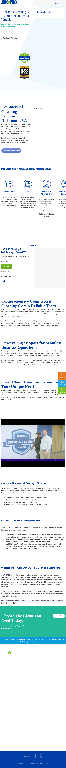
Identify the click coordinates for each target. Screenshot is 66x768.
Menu (57, 3)
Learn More (9, 214)
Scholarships (31, 723)
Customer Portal (32, 741)
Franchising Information (10, 38)
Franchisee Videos (32, 717)
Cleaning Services (8, 32)
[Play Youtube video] (33, 443)
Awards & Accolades (33, 711)
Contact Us (30, 731)
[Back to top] (61, 763)
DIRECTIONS (6, 266)
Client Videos (31, 714)
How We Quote (31, 696)
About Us (30, 708)
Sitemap (20, 763)
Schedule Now (59, 616)
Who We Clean (31, 693)
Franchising (30, 735)
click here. (49, 642)
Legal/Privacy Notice (33, 738)
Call (46, 3)
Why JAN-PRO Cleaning (33, 690)
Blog (29, 720)
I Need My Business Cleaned (11, 150)
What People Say (31, 699)
